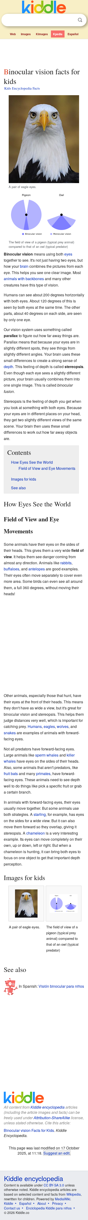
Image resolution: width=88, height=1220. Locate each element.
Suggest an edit (56, 1153)
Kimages (42, 34)
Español (73, 34)
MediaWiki (62, 1199)
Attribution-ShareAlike (52, 1117)
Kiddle (8, 1203)
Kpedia (57, 34)
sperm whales (46, 755)
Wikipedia (73, 1194)
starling (40, 814)
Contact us (12, 1208)
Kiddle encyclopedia (48, 1107)
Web (13, 34)
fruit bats (11, 773)
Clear (70, 20)
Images (26, 34)
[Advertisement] (44, 52)
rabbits (66, 562)
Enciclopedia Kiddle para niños (49, 1208)
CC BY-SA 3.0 (54, 1185)
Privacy (57, 1203)
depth (8, 366)
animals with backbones (24, 278)
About (41, 1203)
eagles (49, 726)
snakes (10, 732)
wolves (63, 726)
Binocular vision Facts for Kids (29, 1130)
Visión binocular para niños (61, 986)
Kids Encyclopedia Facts (22, 88)
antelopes (36, 569)
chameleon (35, 833)
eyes (68, 254)
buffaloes (11, 569)
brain (24, 266)
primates (43, 773)
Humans (35, 726)
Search (80, 20)
